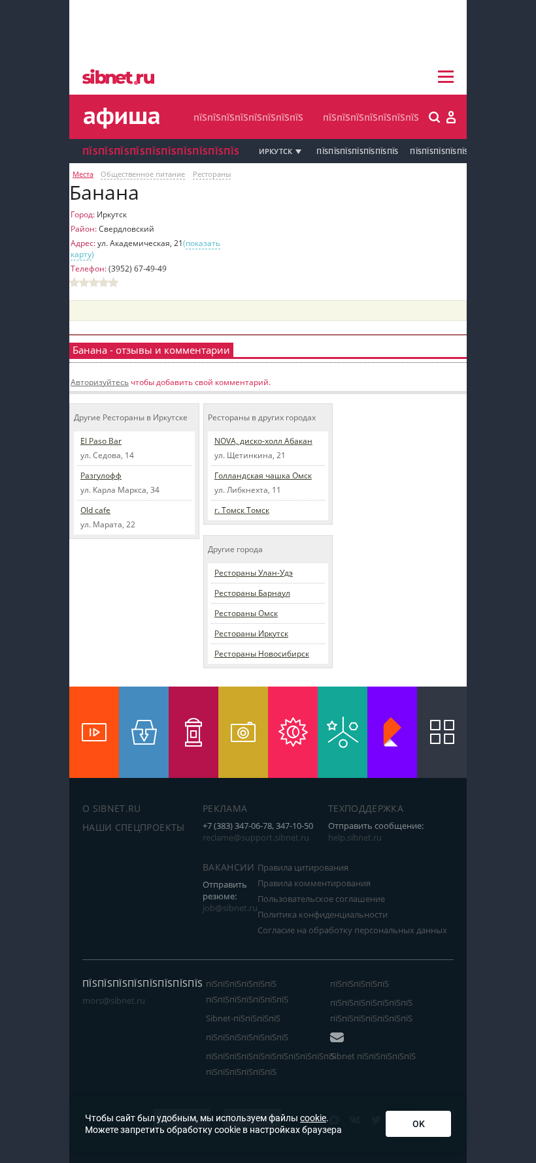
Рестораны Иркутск (251, 633)
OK (418, 1124)
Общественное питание (143, 174)
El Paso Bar (101, 440)
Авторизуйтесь (100, 382)
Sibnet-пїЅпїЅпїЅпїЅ (243, 1018)
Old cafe (95, 510)
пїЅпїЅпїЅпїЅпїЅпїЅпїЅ (371, 117)
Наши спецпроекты (133, 827)
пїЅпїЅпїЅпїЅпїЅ (359, 983)
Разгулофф (101, 475)
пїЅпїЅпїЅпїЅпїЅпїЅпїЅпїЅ (248, 117)
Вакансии (229, 867)
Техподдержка (365, 808)
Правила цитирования (303, 867)
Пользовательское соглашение (321, 899)
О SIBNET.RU (111, 808)
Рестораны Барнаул (252, 592)
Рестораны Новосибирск (261, 653)
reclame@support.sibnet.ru (256, 837)
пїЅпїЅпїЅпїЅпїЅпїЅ (445, 151)
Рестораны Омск (246, 613)
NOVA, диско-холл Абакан (263, 440)
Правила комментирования (314, 883)
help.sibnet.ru (355, 837)
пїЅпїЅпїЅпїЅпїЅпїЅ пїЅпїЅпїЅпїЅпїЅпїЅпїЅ (247, 991)
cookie (313, 1118)
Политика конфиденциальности (323, 914)
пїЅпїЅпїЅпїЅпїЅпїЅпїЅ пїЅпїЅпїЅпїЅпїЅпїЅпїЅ (371, 1010)
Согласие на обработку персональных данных (352, 930)
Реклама (225, 808)
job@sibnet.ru (230, 908)
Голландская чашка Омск (263, 475)
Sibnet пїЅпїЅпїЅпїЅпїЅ (373, 1056)
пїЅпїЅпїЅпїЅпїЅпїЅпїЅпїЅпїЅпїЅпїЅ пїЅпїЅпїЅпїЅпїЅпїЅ (270, 1064)
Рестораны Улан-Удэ (253, 572)
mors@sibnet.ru (113, 1000)
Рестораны (212, 174)
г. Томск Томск (241, 510)
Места (83, 174)
